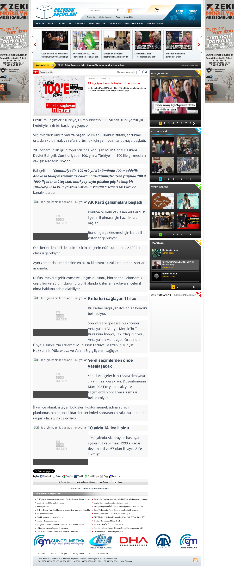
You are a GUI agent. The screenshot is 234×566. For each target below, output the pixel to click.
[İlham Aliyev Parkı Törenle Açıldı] (162, 201)
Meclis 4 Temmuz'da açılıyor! (48, 521)
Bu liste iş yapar (170, 251)
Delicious (116, 476)
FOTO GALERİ (159, 131)
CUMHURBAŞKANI (155, 23)
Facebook (47, 476)
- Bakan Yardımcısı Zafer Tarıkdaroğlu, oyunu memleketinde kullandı (91, 65)
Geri (35, 44)
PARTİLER (80, 23)
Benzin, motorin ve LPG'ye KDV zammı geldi (112, 514)
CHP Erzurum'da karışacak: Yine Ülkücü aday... (178, 265)
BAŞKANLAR (102, 553)
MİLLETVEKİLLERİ (97, 23)
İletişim (64, 553)
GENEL (51, 23)
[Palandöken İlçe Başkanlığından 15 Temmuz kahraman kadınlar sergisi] (187, 165)
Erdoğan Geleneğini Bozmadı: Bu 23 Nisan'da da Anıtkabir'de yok (115, 57)
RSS (90, 553)
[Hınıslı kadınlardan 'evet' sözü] (162, 145)
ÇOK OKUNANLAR (161, 295)
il (100, 217)
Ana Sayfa (91, 17)
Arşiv (118, 17)
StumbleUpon (93, 476)
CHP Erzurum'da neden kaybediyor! (108, 532)
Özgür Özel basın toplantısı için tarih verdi (111, 503)
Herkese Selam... (170, 275)
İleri (199, 44)
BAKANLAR (115, 23)
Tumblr (80, 476)
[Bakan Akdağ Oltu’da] (162, 165)
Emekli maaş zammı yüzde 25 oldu (51, 517)
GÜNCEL (40, 23)
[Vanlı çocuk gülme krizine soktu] (187, 201)
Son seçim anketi (43, 506)
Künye (53, 553)
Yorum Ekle (65, 482)
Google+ (69, 476)
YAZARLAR (157, 243)
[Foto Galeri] (178, 12)
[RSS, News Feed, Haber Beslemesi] (130, 11)
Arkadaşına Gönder (86, 482)
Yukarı (120, 482)
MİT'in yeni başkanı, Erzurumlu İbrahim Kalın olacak (58, 532)
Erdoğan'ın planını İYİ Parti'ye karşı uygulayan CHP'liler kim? (119, 506)
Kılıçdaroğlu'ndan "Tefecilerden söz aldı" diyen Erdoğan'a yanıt (145, 57)
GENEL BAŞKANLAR (134, 23)
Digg (106, 476)
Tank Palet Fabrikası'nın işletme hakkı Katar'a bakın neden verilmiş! (121, 499)
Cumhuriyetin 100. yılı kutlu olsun (50, 503)
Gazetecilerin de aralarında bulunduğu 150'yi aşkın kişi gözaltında (54, 57)
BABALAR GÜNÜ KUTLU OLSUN (108, 524)
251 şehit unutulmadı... (46, 514)
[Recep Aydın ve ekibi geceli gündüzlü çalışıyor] (187, 145)
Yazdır (106, 482)
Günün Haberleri (105, 17)
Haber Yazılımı (126, 561)
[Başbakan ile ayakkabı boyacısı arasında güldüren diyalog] (187, 220)
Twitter (58, 476)
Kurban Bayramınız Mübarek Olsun (108, 521)
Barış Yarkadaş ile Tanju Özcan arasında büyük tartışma (116, 510)
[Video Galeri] (193, 12)
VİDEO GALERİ (159, 187)
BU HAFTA (184, 295)
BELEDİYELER (65, 23)
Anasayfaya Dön (46, 72)
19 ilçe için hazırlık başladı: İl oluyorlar (52, 528)
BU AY (193, 295)
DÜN (176, 295)
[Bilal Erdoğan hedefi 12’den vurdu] (162, 220)
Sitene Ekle (128, 17)
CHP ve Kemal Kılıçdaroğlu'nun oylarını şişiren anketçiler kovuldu (63, 510)
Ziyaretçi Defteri (77, 553)
